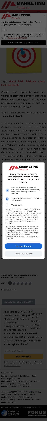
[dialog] (23, 210)
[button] (24, 205)
